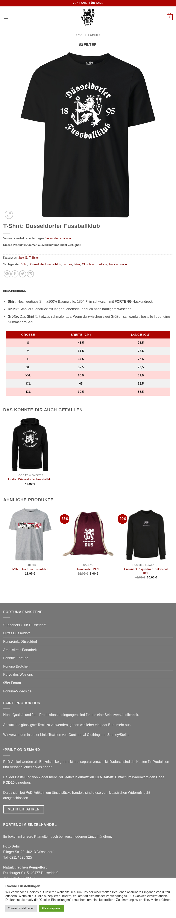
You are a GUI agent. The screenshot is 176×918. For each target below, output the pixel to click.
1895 (24, 264)
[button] (5, 17)
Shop (79, 34)
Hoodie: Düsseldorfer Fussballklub (30, 479)
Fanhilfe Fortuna (15, 658)
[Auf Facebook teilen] (14, 273)
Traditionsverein (118, 264)
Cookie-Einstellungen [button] (21, 908)
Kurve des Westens (18, 674)
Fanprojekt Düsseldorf (20, 641)
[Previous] (3, 547)
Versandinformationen (59, 238)
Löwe (77, 264)
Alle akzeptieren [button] (51, 908)
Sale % (22, 257)
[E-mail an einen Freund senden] (30, 273)
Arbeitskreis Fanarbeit (20, 650)
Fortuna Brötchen (16, 666)
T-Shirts (94, 34)
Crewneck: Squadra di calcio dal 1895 (146, 571)
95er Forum (12, 683)
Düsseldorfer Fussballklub (45, 264)
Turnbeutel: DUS (88, 569)
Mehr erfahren (160, 900)
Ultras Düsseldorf (16, 633)
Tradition (101, 264)
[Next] (172, 547)
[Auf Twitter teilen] (22, 273)
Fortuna (67, 264)
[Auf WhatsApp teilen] (7, 273)
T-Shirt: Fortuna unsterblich (30, 569)
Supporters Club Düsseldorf (24, 625)
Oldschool (88, 264)
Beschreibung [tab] (14, 290)
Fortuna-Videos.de (17, 691)
